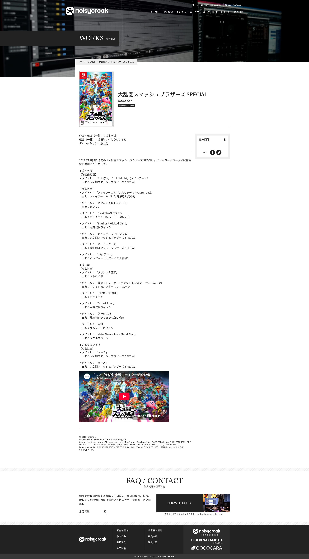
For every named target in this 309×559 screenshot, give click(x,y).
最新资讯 (181, 11)
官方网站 (204, 139)
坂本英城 (111, 135)
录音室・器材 (210, 11)
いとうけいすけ (117, 139)
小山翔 (104, 143)
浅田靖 (102, 139)
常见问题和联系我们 (213, 5)
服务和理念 (122, 530)
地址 (196, 5)
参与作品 (194, 11)
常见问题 (84, 511)
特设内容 (238, 11)
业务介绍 (168, 11)
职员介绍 (225, 11)
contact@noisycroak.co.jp (209, 514)
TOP (81, 61)
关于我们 (155, 11)
